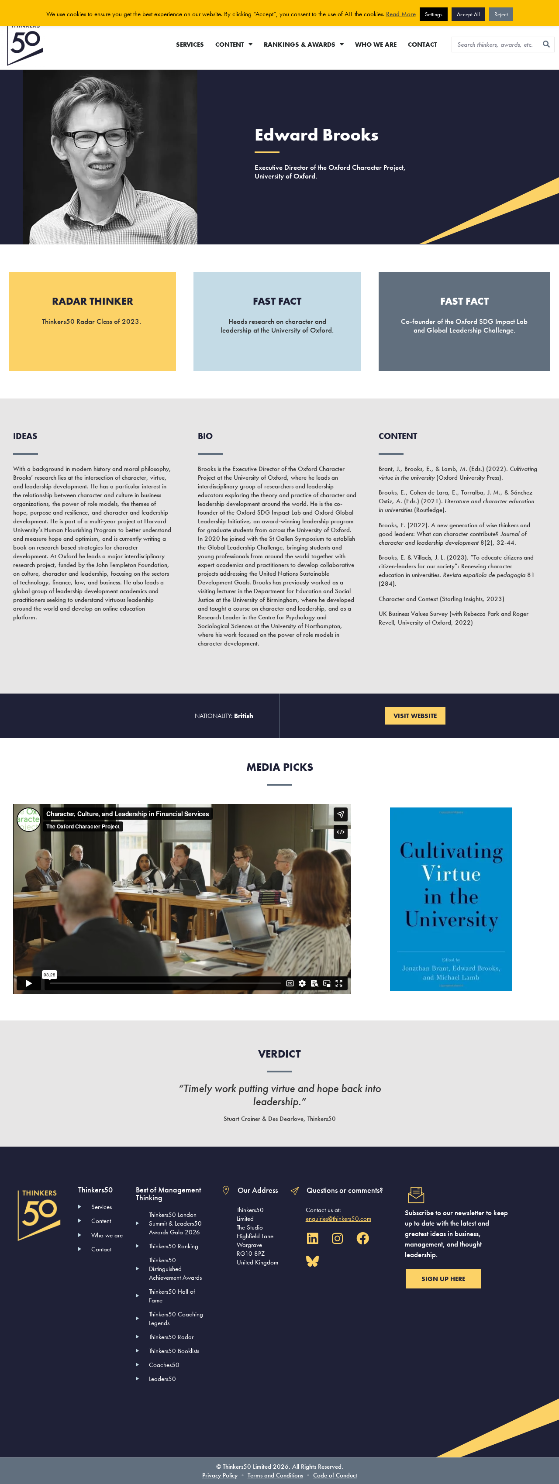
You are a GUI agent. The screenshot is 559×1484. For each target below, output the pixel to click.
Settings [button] (433, 14)
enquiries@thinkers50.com (338, 1218)
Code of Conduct (335, 1475)
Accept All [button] (468, 14)
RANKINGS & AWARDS (299, 44)
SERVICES (190, 44)
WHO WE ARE (376, 44)
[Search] (546, 44)
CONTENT (229, 44)
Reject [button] (501, 14)
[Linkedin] (312, 1238)
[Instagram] (337, 1238)
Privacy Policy (220, 1475)
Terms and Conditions (275, 1475)
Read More (401, 14)
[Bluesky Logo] (312, 1261)
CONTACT (422, 44)
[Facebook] (362, 1238)
